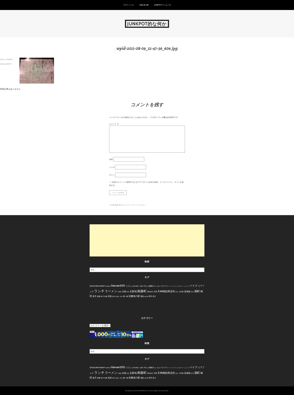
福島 (105, 296)
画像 (98, 296)
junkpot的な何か (147, 24)
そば (158, 286)
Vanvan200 (118, 285)
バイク (193, 285)
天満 (155, 291)
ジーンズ (171, 286)
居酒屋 (187, 291)
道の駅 (146, 296)
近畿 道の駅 (144, 5)
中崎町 (120, 292)
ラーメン (111, 291)
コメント (114, 124)
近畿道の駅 (134, 296)
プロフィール (128, 5)
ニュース (186, 286)
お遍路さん (152, 286)
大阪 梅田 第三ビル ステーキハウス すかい (128, 205)
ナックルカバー (179, 286)
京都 (124, 291)
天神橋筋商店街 (166, 291)
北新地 (133, 291)
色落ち (117, 296)
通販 (142, 296)
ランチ (99, 291)
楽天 (94, 296)
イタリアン (164, 286)
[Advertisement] (147, 240)
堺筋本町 (150, 292)
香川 (154, 296)
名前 (111, 159)
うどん (128, 286)
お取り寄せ (143, 286)
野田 (150, 296)
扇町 (197, 291)
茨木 (121, 296)
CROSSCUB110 (94, 286)
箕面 (110, 296)
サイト (112, 175)
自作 (113, 296)
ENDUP (102, 286)
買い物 (125, 296)
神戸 (102, 296)
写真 (128, 292)
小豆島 (181, 291)
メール (112, 167)
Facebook (107, 286)
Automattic (164, 391)
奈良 (176, 292)
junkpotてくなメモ (162, 5)
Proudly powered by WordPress (136, 391)
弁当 (192, 292)
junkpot (8, 64)
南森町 (142, 291)
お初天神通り (135, 286)
